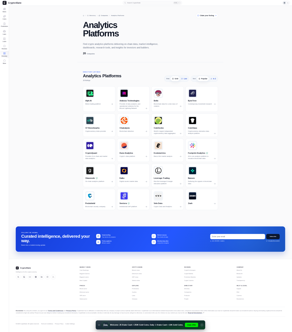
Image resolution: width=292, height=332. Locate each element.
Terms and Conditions (55, 310)
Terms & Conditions (47, 323)
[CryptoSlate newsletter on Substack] (29, 276)
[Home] (83, 15)
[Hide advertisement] (202, 325)
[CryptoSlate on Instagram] (47, 276)
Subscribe (273, 236)
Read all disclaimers (195, 313)
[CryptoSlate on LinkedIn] (41, 276)
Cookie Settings (70, 323)
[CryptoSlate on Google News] (24, 276)
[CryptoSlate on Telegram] (35, 276)
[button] (4, 61)
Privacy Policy (71, 310)
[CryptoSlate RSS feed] (53, 276)
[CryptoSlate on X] (18, 276)
